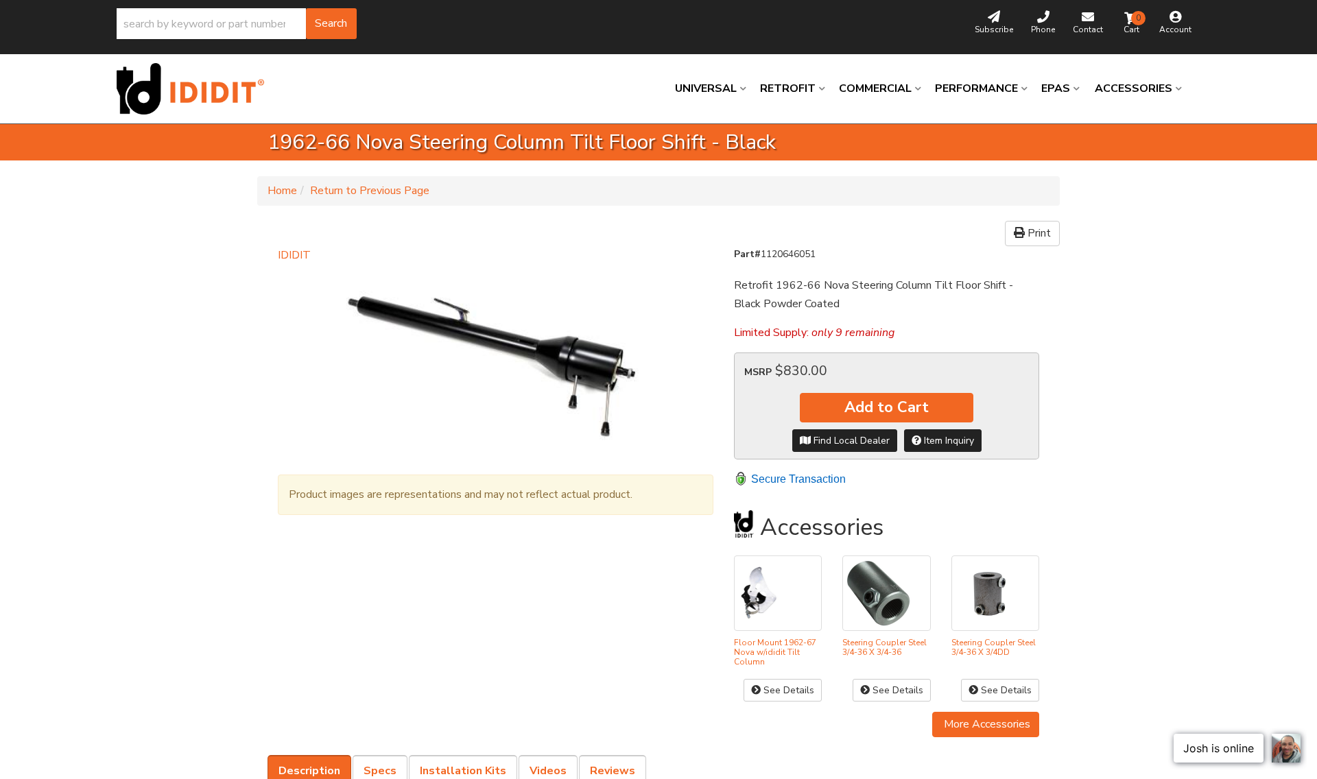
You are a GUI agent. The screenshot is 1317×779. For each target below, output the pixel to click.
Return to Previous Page (369, 190)
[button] (237, 23)
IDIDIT (294, 255)
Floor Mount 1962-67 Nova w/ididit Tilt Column (775, 652)
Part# (747, 254)
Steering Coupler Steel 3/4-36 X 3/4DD (993, 647)
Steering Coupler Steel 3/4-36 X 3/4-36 (884, 647)
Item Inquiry (947, 440)
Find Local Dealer (850, 440)
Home (282, 190)
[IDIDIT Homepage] (195, 88)
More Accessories (985, 724)
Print (1038, 233)
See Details (787, 690)
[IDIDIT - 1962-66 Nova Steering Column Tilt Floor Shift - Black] (495, 363)
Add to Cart (886, 407)
